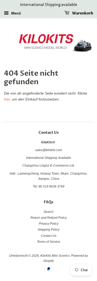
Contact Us (48, 236)
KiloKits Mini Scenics (55, 255)
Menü (15, 13)
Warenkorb (82, 13)
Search (48, 212)
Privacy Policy (48, 223)
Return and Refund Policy (49, 218)
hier (7, 99)
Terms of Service (48, 242)
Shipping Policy (48, 229)
